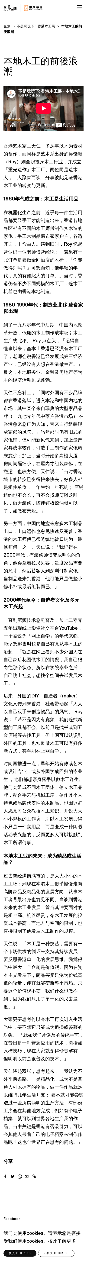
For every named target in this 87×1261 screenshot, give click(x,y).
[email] (26, 1177)
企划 (6, 26)
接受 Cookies (20, 1253)
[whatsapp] (19, 1178)
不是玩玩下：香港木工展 (36, 26)
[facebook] (5, 1177)
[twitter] (12, 1177)
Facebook (11, 1218)
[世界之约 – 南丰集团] (34, 1176)
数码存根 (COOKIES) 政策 (23, 1237)
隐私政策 (10, 1231)
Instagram (12, 1225)
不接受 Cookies (56, 1253)
